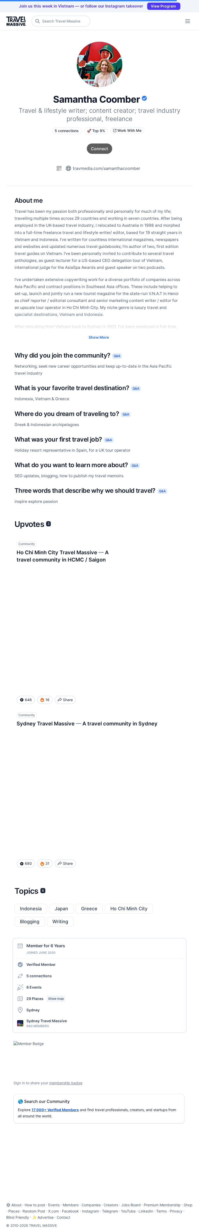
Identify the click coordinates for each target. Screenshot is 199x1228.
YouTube (128, 1211)
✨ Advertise (43, 1217)
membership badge (65, 1083)
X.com (53, 1211)
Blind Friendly (17, 1217)
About (16, 1205)
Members (71, 1205)
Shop (188, 1205)
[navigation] (187, 21)
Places (13, 1211)
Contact (63, 1217)
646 (28, 700)
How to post (35, 1205)
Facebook (70, 1211)
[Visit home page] (17, 21)
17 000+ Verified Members (55, 1110)
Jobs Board (131, 1205)
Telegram (110, 1211)
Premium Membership (162, 1205)
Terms (161, 1211)
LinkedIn (146, 1211)
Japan (61, 908)
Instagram (90, 1211)
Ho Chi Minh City (128, 908)
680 (28, 863)
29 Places (45, 998)
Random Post (34, 1211)
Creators (111, 1205)
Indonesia (31, 908)
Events (54, 1205)
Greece (89, 908)
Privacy (176, 1211)
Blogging (29, 921)
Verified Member (41, 964)
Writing (60, 921)
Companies (91, 1205)
